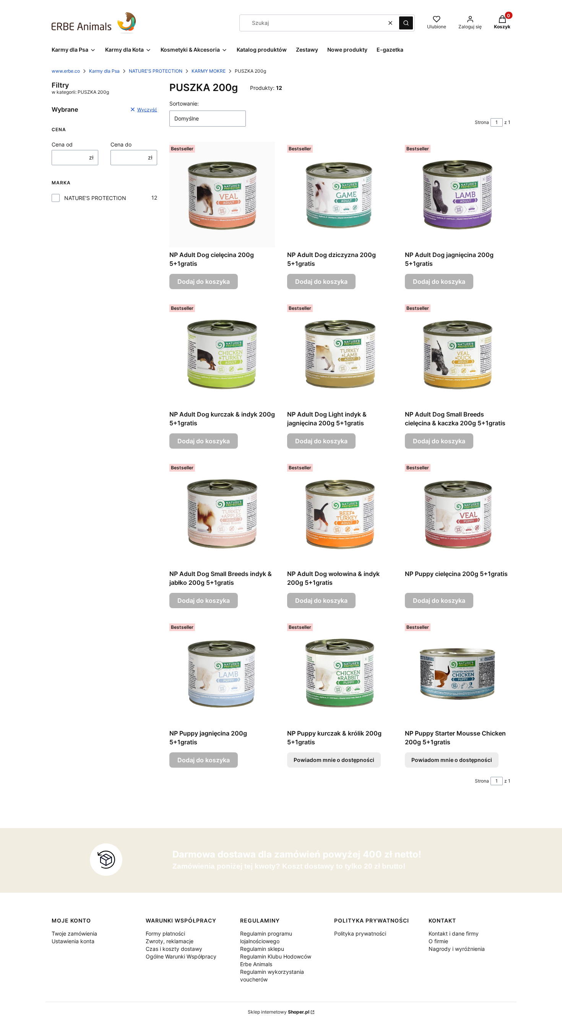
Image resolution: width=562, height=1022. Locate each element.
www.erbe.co (66, 71)
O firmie (438, 941)
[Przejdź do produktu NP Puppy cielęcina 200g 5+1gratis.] (457, 513)
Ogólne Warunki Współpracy (181, 956)
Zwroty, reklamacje (169, 941)
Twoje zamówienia (74, 933)
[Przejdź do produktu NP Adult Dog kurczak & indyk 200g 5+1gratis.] (222, 354)
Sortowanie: (184, 103)
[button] (406, 22)
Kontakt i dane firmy (454, 933)
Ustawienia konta (73, 941)
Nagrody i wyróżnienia (457, 949)
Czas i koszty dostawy (174, 949)
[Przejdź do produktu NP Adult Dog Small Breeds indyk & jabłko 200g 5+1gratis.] (222, 513)
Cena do (121, 144)
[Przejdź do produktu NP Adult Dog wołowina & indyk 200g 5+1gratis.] (340, 513)
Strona (482, 122)
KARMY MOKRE (209, 71)
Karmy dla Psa (104, 71)
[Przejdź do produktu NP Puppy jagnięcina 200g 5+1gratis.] (222, 673)
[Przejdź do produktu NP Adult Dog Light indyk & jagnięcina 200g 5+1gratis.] (340, 354)
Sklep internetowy (278, 1012)
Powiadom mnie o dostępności (334, 760)
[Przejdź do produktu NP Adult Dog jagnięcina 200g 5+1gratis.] (457, 194)
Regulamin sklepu (262, 949)
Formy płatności (165, 933)
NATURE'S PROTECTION (155, 71)
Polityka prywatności (360, 933)
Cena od (62, 144)
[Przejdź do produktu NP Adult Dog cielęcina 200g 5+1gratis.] (222, 194)
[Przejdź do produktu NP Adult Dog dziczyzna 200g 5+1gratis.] (340, 194)
